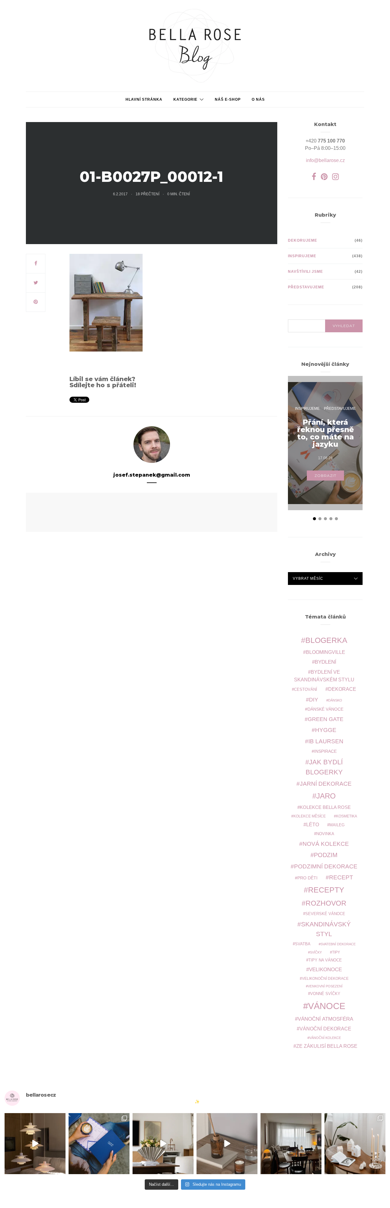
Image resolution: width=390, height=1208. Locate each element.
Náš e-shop (228, 99)
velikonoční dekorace (325, 978)
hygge (325, 730)
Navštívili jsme (305, 271)
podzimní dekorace (325, 866)
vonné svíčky (325, 994)
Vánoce (326, 1006)
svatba (302, 944)
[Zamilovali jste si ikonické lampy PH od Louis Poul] (35, 1143)
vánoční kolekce (325, 1038)
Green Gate (325, 719)
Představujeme (306, 287)
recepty (326, 889)
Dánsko (335, 700)
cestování (305, 689)
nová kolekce (326, 843)
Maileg (337, 825)
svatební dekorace (338, 944)
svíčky (316, 952)
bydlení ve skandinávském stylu (324, 675)
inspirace (325, 751)
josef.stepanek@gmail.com (151, 475)
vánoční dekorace (325, 1028)
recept (341, 877)
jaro (326, 796)
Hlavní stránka (144, 99)
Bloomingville (325, 652)
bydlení (325, 662)
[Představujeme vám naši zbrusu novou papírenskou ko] (99, 1143)
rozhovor (326, 903)
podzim (326, 855)
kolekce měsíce (309, 816)
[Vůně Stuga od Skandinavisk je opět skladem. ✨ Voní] (227, 1143)
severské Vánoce (325, 914)
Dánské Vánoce (325, 709)
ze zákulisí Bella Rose (326, 1046)
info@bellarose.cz (325, 160)
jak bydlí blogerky (324, 767)
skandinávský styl (326, 929)
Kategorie (185, 99)
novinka (325, 833)
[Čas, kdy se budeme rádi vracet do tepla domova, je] (291, 1143)
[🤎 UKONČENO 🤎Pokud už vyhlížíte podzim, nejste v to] (354, 1143)
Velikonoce (325, 969)
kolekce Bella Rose (325, 807)
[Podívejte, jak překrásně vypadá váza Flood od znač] (163, 1143)
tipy (336, 952)
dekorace (342, 689)
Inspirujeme (302, 256)
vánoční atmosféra (325, 1019)
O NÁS (258, 99)
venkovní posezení (325, 986)
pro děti (307, 877)
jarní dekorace (326, 784)
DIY (313, 699)
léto (312, 824)
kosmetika (346, 816)
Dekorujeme (302, 240)
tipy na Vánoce (325, 960)
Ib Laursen (325, 741)
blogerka (326, 640)
